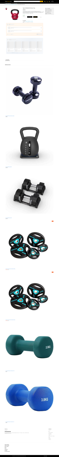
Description (7, 59)
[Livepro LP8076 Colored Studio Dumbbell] (29, 91)
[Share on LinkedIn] (28, 22)
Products (7, 4)
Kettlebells (12, 4)
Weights (10, 4)
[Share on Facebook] (24, 22)
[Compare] (40, 17)
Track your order (15, 3)
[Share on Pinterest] (27, 22)
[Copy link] (32, 22)
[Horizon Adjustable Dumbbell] (29, 193)
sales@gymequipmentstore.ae (8, 433)
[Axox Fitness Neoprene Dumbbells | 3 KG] (29, 397)
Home (5, 4)
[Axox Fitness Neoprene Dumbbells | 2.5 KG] (29, 346)
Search (41, 1)
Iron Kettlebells (15, 4)
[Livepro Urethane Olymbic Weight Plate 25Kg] (29, 244)
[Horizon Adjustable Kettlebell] (29, 142)
